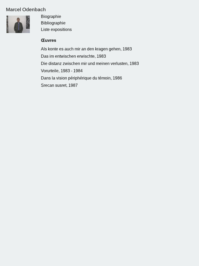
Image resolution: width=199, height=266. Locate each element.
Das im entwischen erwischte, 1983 (73, 56)
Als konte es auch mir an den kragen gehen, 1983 (86, 49)
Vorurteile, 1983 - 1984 (62, 71)
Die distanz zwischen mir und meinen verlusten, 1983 (90, 63)
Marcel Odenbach (26, 9)
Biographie (51, 16)
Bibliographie (53, 23)
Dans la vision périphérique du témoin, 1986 (81, 78)
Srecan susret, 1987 (59, 85)
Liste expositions (56, 29)
